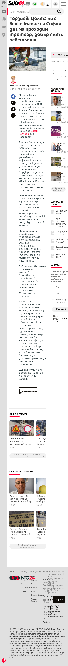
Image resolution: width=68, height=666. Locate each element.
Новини (24, 576)
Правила (46, 622)
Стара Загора (34, 600)
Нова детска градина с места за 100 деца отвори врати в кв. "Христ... (61, 114)
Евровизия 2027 (61, 212)
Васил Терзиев (28, 132)
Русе (33, 591)
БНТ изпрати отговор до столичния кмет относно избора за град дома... (61, 129)
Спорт (24, 580)
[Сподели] (13, 109)
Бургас (34, 588)
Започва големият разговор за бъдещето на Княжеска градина (61, 159)
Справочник (26, 588)
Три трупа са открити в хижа (61, 222)
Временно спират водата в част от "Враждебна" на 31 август (61, 174)
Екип (45, 618)
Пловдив (35, 576)
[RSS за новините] (57, 607)
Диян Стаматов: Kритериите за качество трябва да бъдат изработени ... (61, 99)
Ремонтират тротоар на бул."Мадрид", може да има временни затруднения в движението (20, 441)
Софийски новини (57, 90)
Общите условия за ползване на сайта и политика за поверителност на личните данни (37, 636)
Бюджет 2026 (60, 256)
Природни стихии (61, 233)
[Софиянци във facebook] (50, 607)
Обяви (23, 591)
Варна (34, 584)
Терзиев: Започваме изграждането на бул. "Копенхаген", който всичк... (61, 144)
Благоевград (37, 595)
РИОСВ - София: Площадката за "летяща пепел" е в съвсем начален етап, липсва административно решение (19, 532)
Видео (23, 584)
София (34, 580)
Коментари (28, 391)
